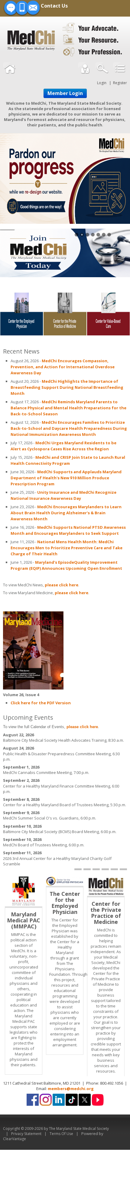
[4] (105, 869)
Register (120, 82)
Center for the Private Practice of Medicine (105, 912)
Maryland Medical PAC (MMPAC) (23, 920)
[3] (96, 869)
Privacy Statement (26, 1133)
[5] (114, 869)
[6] (123, 869)
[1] (78, 869)
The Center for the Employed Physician (65, 902)
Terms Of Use (61, 1133)
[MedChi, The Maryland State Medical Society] (65, 39)
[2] (87, 869)
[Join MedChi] (65, 252)
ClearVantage (14, 1138)
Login (101, 82)
